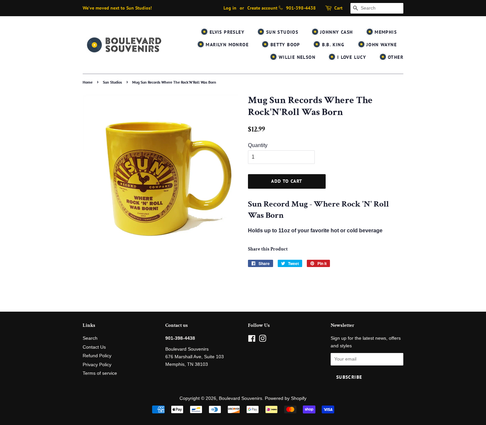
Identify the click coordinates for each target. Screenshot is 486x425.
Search (90, 338)
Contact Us (94, 347)
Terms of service (100, 373)
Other (394, 57)
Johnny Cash (335, 32)
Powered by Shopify (285, 398)
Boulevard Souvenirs (240, 398)
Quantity (257, 145)
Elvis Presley (226, 32)
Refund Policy (97, 355)
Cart (338, 8)
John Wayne (381, 45)
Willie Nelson (296, 57)
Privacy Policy (97, 364)
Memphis (385, 32)
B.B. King (332, 45)
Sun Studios (281, 32)
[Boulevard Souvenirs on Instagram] (262, 339)
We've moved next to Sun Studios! (117, 8)
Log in (229, 8)
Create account (262, 8)
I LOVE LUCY (350, 57)
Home (88, 82)
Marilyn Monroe (226, 45)
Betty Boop (284, 45)
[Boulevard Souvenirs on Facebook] (252, 339)
